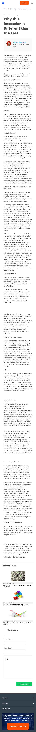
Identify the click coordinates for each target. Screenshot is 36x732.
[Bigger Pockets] (3, 3)
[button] (8, 659)
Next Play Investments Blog (19, 9)
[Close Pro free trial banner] (32, 715)
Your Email (8, 648)
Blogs (5, 9)
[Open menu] (32, 3)
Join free (24, 3)
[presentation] (18, 670)
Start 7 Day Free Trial (18, 726)
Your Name (8, 639)
